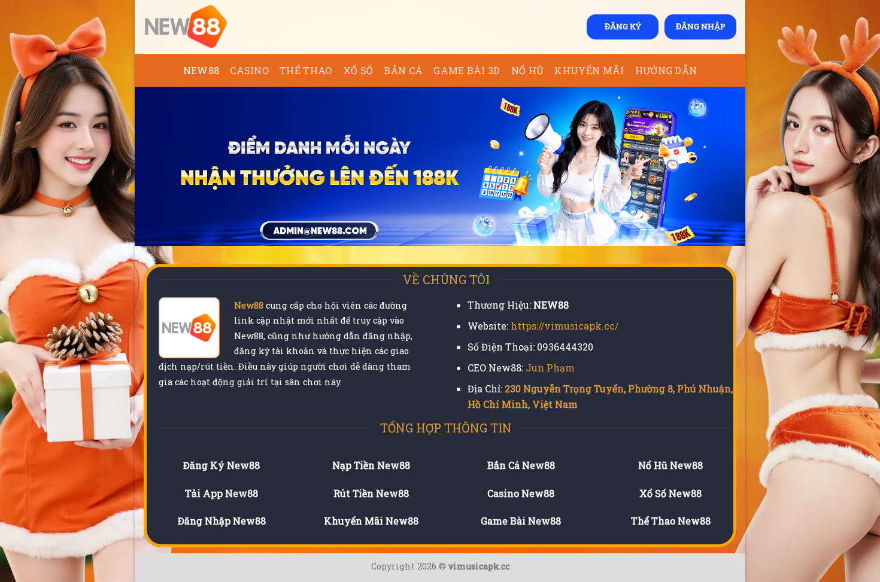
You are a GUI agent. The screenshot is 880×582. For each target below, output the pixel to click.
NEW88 (201, 70)
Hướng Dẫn (666, 70)
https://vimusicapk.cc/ (564, 325)
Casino (249, 70)
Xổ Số (358, 70)
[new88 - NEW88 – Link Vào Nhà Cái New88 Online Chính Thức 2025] (203, 27)
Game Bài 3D (466, 70)
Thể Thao (306, 70)
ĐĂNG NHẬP (701, 26)
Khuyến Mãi (589, 70)
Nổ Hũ (527, 70)
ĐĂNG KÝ (623, 26)
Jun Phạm (550, 367)
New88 (248, 305)
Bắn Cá (403, 70)
